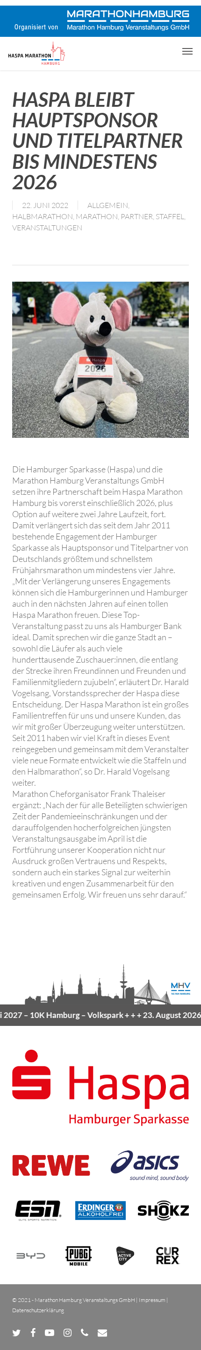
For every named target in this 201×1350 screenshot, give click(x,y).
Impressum (152, 1299)
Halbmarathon (42, 216)
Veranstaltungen (47, 227)
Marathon (97, 216)
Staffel (170, 216)
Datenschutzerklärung (38, 1310)
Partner (137, 216)
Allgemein (107, 205)
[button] (187, 50)
